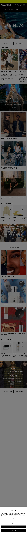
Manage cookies (13, 523)
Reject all (13, 531)
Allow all (13, 527)
